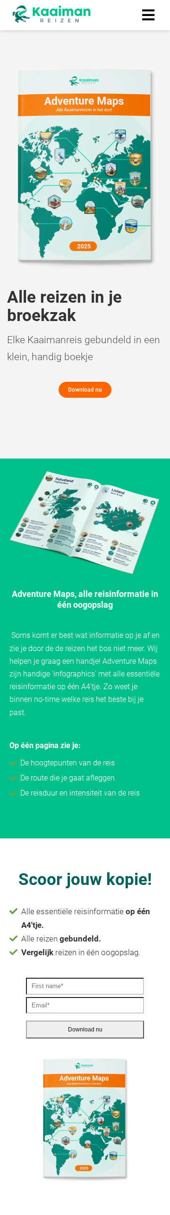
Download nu (85, 1029)
